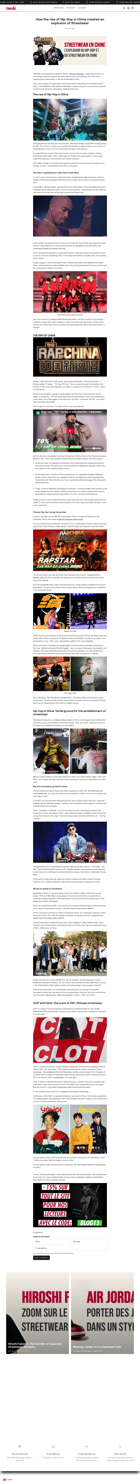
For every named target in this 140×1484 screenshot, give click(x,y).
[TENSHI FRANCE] (11, 8)
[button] (70, 8)
